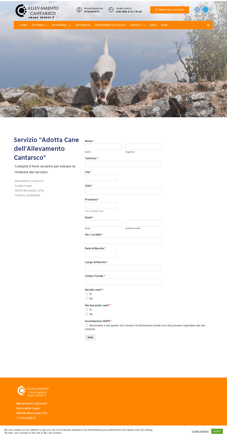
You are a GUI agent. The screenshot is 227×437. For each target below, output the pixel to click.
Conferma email (132, 228)
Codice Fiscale (95, 276)
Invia (90, 337)
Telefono (91, 158)
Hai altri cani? (94, 289)
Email (89, 217)
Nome (89, 141)
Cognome (130, 152)
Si (90, 293)
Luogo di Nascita (96, 262)
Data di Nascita (95, 248)
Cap (88, 172)
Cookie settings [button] (200, 431)
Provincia (92, 199)
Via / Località (94, 234)
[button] (169, 9)
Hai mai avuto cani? (98, 305)
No (91, 298)
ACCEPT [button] (217, 431)
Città (89, 185)
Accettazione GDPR (98, 321)
